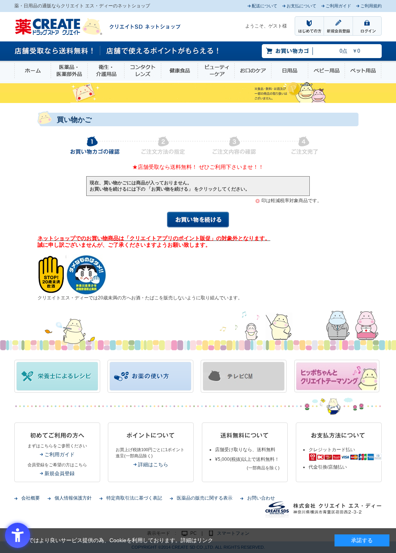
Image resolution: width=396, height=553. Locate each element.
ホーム (33, 70)
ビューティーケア (216, 70)
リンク (205, 540)
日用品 (289, 70)
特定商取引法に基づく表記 (134, 498)
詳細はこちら (153, 464)
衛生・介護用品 (106, 70)
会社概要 (30, 498)
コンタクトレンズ (143, 70)
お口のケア (253, 70)
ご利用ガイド (59, 454)
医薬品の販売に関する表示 (204, 498)
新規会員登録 (59, 473)
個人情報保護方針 (73, 498)
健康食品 (179, 70)
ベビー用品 (326, 70)
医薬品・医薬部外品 (69, 70)
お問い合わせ (261, 498)
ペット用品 (363, 70)
